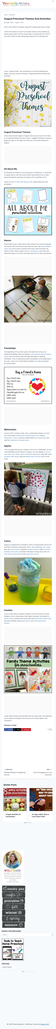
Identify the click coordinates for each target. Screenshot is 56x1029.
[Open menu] (53, 1)
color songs (46, 547)
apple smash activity (33, 456)
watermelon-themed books (19, 440)
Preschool (12, 14)
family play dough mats (43, 618)
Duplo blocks (25, 621)
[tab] (26, 822)
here (35, 361)
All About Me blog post (22, 182)
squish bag (42, 438)
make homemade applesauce (30, 454)
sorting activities (33, 549)
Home (6, 14)
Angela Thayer (10, 22)
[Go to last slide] (6, 804)
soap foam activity (32, 554)
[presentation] (15, 799)
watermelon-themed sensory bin (28, 435)
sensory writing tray (31, 251)
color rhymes (15, 549)
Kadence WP (44, 1024)
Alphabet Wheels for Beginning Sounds (15, 772)
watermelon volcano (11, 438)
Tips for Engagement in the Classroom (42, 772)
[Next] (50, 804)
